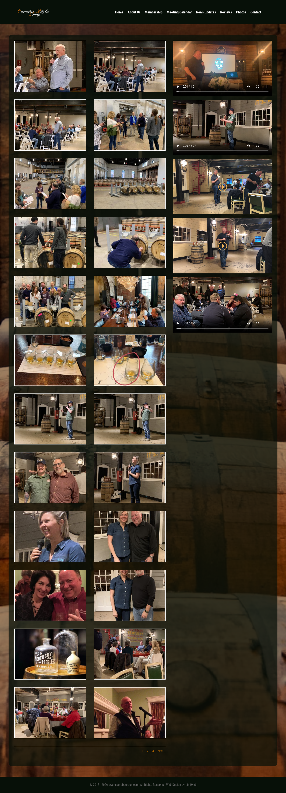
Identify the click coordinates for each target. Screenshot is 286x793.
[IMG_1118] (50, 619)
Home (119, 12)
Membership (153, 12)
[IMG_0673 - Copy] (130, 619)
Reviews (226, 12)
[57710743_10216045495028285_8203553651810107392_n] (130, 208)
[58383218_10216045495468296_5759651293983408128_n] (130, 149)
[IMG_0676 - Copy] (130, 561)
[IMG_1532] (50, 678)
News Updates (206, 12)
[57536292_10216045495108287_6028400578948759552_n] (50, 267)
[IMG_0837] (50, 502)
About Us (134, 12)
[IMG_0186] (130, 678)
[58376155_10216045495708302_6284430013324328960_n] (50, 208)
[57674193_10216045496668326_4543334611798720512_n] (130, 384)
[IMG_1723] (50, 90)
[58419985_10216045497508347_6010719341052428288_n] (50, 325)
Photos (241, 12)
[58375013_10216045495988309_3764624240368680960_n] (130, 325)
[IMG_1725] (130, 90)
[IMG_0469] (130, 737)
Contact (255, 12)
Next (161, 751)
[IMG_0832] (130, 443)
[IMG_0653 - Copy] (130, 502)
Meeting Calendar (179, 12)
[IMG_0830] (50, 443)
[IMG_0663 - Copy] (50, 561)
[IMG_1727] (50, 149)
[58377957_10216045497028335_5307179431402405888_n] (130, 267)
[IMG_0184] (50, 737)
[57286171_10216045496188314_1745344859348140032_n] (50, 384)
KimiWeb (191, 785)
